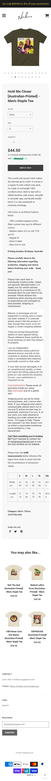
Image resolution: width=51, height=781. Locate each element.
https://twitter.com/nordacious (24, 686)
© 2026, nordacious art (24, 753)
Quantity (11, 137)
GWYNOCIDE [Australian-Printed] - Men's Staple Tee (37, 635)
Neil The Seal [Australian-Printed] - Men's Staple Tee (14, 588)
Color (10, 109)
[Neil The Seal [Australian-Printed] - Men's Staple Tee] (13, 572)
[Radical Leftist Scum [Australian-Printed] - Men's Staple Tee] (37, 572)
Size (9, 123)
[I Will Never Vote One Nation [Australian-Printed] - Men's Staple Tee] (13, 618)
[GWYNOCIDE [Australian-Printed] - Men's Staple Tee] (37, 618)
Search (5, 705)
